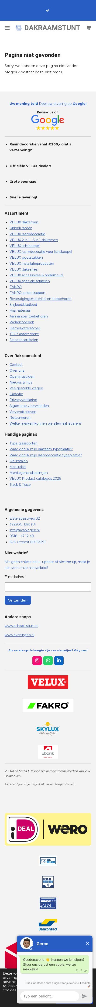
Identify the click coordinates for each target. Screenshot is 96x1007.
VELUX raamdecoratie (27, 234)
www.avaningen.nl (19, 635)
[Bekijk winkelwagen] (88, 27)
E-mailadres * (15, 577)
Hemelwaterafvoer (25, 328)
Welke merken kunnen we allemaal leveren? (46, 423)
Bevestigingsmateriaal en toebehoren (41, 299)
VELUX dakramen (24, 222)
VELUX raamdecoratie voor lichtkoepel (41, 252)
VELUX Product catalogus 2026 (35, 478)
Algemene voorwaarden (29, 406)
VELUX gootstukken (26, 257)
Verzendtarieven (23, 412)
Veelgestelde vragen (26, 388)
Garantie (16, 394)
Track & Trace (20, 484)
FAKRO (16, 287)
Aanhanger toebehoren (29, 316)
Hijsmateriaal (20, 310)
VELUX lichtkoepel (25, 246)
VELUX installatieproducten (32, 263)
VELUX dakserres (24, 269)
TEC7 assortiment (24, 334)
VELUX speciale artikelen (30, 281)
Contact (16, 365)
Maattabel (18, 467)
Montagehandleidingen (29, 473)
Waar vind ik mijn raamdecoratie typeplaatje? (46, 455)
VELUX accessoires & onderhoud (37, 275)
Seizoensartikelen (24, 340)
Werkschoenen (22, 322)
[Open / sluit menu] (7, 27)
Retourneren (20, 417)
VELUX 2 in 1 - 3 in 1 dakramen (34, 240)
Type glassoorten (24, 443)
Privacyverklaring (23, 400)
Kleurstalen (19, 461)
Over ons (17, 370)
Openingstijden (22, 376)
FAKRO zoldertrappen (27, 293)
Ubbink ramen (21, 228)
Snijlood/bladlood (23, 305)
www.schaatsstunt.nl (21, 626)
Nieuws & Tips (21, 382)
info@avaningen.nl (25, 530)
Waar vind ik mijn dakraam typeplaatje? (41, 449)
